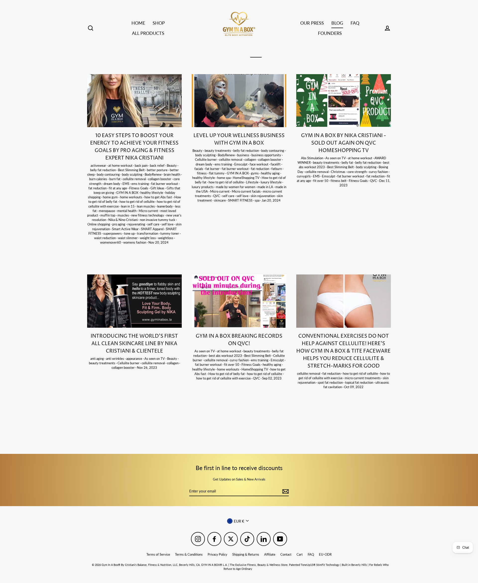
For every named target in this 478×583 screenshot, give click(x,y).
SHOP (159, 23)
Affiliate (269, 554)
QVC (217, 196)
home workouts (131, 197)
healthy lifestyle (152, 193)
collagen (250, 159)
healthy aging (270, 173)
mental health (127, 211)
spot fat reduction (331, 382)
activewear (99, 165)
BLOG (337, 23)
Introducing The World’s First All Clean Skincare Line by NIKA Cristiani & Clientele (134, 344)
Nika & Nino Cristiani (123, 220)
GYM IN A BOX (127, 193)
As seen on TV (336, 158)
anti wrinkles (115, 359)
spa (257, 200)
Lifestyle (252, 182)
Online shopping (99, 224)
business (243, 155)
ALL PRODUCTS (148, 33)
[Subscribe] (285, 491)
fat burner (212, 169)
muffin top (108, 215)
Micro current (149, 211)
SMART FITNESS (240, 200)
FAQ (355, 23)
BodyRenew (153, 174)
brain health (172, 174)
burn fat (115, 179)
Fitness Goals (139, 188)
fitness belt (339, 181)
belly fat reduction (103, 170)
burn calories (98, 179)
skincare (220, 200)
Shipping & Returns (245, 554)
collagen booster (160, 179)
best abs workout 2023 (226, 356)
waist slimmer (128, 238)
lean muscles (146, 206)
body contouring (108, 174)
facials (199, 169)
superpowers (112, 233)
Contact (286, 554)
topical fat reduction (359, 382)
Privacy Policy (217, 554)
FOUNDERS (330, 33)
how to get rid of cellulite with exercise (223, 378)
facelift (276, 164)
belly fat (348, 162)
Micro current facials (246, 191)
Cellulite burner (206, 159)
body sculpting (132, 174)
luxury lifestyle (271, 182)
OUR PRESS (312, 23)
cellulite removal (135, 179)
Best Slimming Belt (131, 170)
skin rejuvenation (263, 196)
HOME (138, 23)
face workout (259, 164)
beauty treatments (218, 151)
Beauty (172, 165)
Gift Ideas (157, 188)
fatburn (277, 169)
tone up (129, 233)
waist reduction (105, 238)
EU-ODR (325, 554)
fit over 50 (321, 181)
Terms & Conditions (189, 554)
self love (168, 224)
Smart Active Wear (125, 229)
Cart (300, 554)
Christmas (338, 172)
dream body (112, 184)
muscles (124, 215)
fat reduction (97, 188)
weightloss (166, 238)
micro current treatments (363, 378)
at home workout (120, 165)
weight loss (148, 238)
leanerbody (165, 206)
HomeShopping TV (246, 178)
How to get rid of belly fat (226, 374)
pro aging (119, 224)
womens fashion (135, 242)
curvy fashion (379, 172)
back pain (141, 165)
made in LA (265, 187)
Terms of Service (158, 554)
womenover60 (111, 242)
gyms (255, 173)
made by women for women (236, 187)
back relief (157, 165)
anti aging (97, 359)
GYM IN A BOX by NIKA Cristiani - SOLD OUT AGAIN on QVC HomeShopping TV (343, 143)
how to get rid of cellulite (137, 202)
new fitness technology (148, 215)
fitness (202, 173)
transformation (148, 233)
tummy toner (170, 233)
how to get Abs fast (158, 197)
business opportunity (266, 155)
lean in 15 (128, 206)
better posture (157, 170)
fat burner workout (165, 184)
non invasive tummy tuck (158, 220)
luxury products (203, 187)
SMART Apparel (152, 229)
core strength (357, 172)
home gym (111, 197)
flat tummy (217, 173)
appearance (134, 359)
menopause (107, 211)
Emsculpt (241, 164)
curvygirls (304, 176)
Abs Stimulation (312, 158)
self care (153, 224)
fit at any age (118, 188)
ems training (140, 184)
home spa (224, 178)
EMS (126, 184)
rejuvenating (136, 224)
